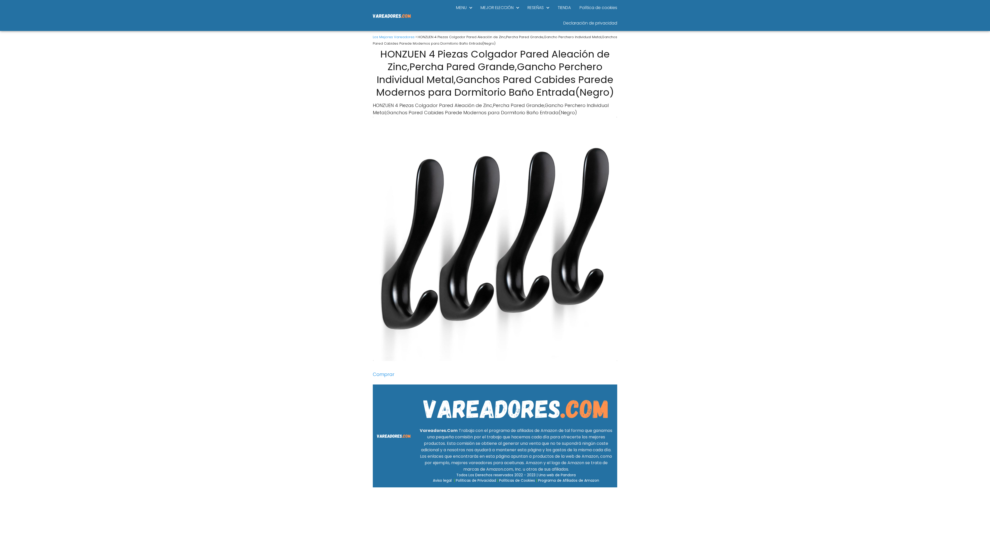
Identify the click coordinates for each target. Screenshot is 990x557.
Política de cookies (598, 8)
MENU (461, 8)
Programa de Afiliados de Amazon (568, 480)
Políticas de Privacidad (476, 480)
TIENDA (564, 8)
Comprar (383, 374)
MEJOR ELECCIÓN (497, 8)
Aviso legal (442, 480)
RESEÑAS (535, 8)
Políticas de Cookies (517, 480)
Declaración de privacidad (590, 23)
